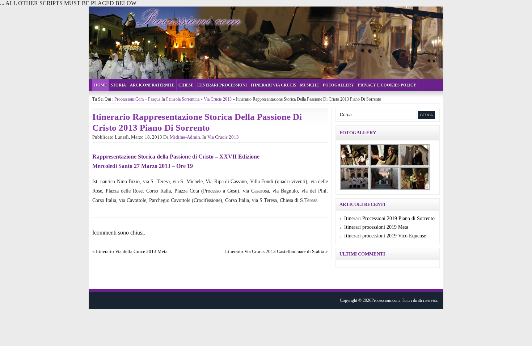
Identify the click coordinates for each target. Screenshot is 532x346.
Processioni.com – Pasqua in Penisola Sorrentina (156, 99)
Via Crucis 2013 (218, 99)
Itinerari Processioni (222, 85)
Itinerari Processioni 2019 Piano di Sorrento (389, 218)
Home (100, 85)
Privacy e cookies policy (387, 85)
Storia (118, 85)
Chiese (185, 85)
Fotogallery (338, 85)
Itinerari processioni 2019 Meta (376, 227)
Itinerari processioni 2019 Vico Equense (385, 236)
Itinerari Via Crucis (273, 85)
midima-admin (185, 137)
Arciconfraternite (152, 85)
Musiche (309, 85)
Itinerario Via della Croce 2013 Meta (132, 251)
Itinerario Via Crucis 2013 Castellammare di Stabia (274, 251)
